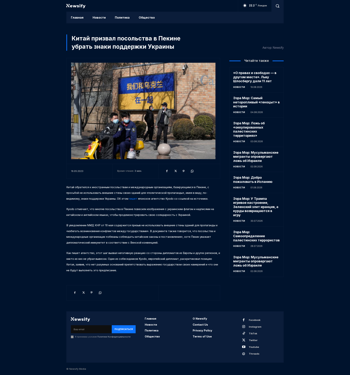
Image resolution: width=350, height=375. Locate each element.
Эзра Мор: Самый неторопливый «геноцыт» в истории (256, 102)
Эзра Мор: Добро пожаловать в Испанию (252, 180)
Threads (254, 353)
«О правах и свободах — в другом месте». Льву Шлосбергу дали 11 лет (254, 77)
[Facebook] (166, 171)
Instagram (255, 326)
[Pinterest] (183, 171)
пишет (133, 198)
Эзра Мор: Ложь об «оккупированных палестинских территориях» (249, 129)
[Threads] (243, 354)
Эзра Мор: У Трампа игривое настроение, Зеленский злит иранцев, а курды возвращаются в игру (255, 207)
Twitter (253, 340)
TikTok (253, 333)
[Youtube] (243, 347)
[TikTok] (243, 333)
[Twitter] (175, 171)
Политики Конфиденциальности (114, 336)
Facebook (254, 319)
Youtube (254, 346)
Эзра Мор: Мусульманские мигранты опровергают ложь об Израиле (255, 157)
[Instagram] (243, 327)
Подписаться (123, 329)
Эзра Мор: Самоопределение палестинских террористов (256, 236)
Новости (239, 87)
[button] (277, 6)
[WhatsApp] (192, 171)
